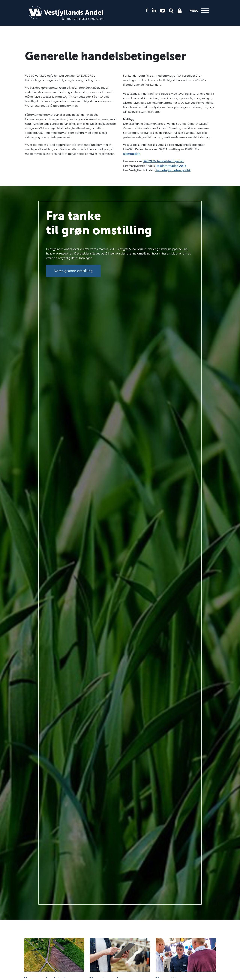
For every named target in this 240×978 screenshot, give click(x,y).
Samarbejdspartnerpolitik (172, 170)
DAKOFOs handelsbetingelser (163, 161)
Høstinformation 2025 (170, 166)
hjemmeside (131, 154)
